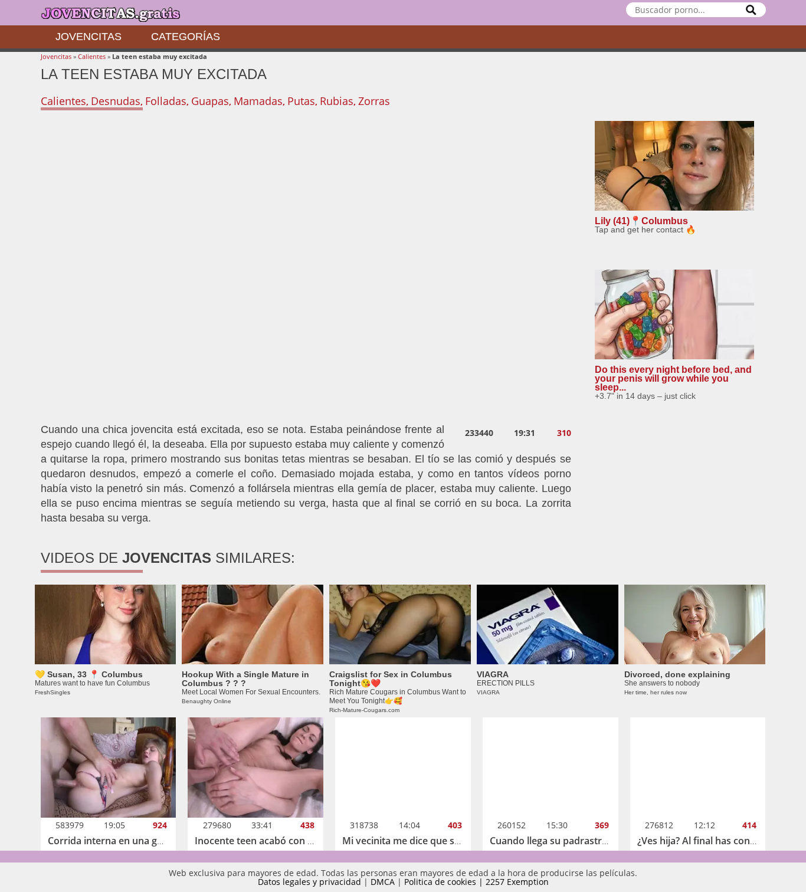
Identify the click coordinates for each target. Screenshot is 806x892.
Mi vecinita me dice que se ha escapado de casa (448, 840)
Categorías (185, 36)
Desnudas (115, 101)
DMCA (383, 881)
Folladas (165, 101)
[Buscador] (751, 9)
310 (564, 433)
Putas (301, 101)
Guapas (210, 101)
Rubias (336, 101)
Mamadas (258, 101)
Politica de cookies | (445, 881)
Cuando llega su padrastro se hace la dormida (592, 840)
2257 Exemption (517, 881)
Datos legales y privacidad (309, 881)
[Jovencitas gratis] (120, 12)
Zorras (374, 101)
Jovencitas (88, 36)
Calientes (92, 56)
